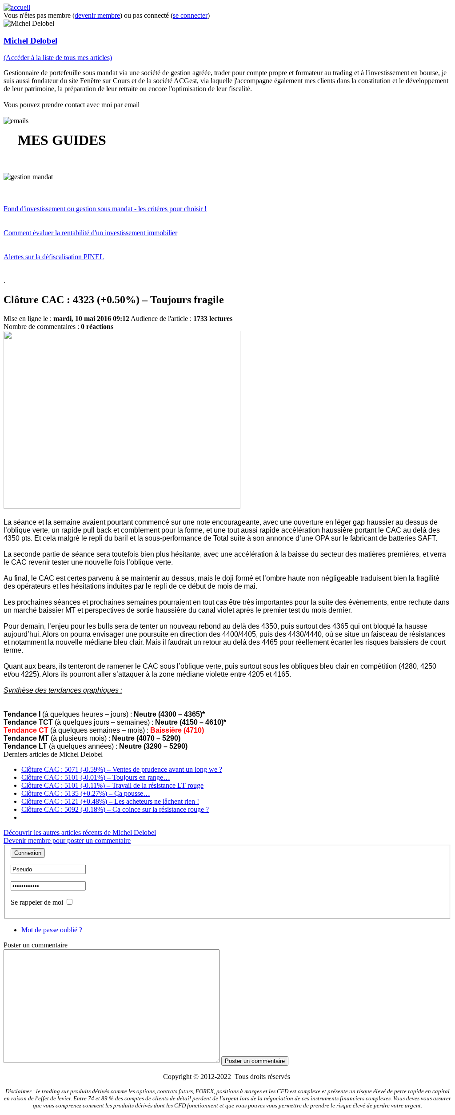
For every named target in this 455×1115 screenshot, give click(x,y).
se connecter (190, 15)
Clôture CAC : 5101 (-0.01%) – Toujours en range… (95, 777)
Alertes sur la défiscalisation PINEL (54, 257)
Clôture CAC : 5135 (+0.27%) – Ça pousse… (85, 793)
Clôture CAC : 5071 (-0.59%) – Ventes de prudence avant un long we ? (121, 769)
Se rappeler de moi (37, 902)
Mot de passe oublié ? (51, 930)
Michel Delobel (30, 40)
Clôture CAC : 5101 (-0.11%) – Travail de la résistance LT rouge (112, 785)
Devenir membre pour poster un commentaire (67, 840)
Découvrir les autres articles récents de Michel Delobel (80, 832)
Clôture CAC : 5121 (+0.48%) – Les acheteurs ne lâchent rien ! (110, 801)
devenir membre (97, 15)
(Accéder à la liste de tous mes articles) (58, 57)
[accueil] (17, 7)
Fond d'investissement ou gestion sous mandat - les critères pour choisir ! (105, 209)
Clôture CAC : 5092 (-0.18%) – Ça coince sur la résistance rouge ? (115, 809)
